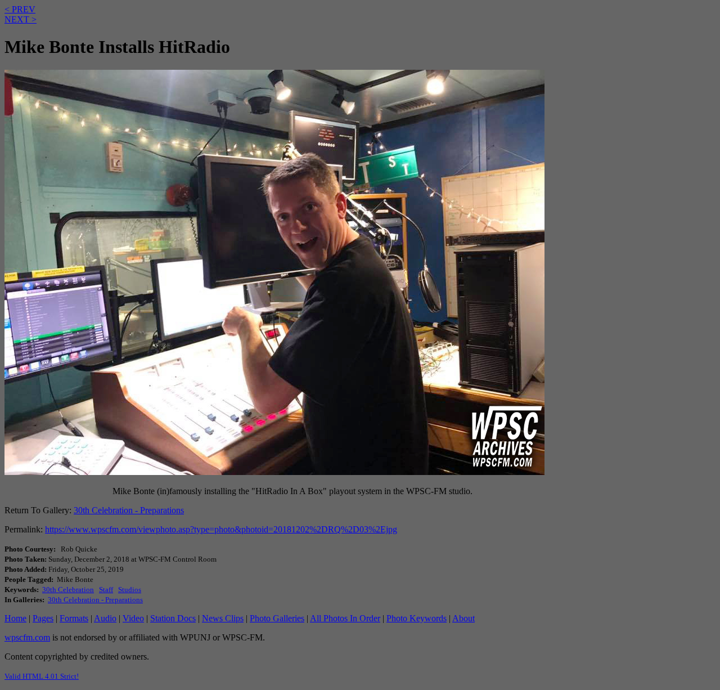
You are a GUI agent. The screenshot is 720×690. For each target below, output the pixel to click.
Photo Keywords (416, 618)
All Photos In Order (345, 618)
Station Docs (173, 618)
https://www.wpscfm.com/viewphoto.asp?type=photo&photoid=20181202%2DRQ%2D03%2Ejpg (221, 529)
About (463, 618)
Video (133, 618)
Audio (105, 618)
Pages (43, 618)
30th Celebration (68, 589)
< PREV (19, 9)
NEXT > (20, 19)
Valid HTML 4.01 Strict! (41, 676)
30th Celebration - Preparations (129, 510)
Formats (74, 618)
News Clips (223, 618)
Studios (129, 589)
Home (15, 618)
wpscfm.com (27, 637)
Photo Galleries (277, 618)
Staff (106, 589)
